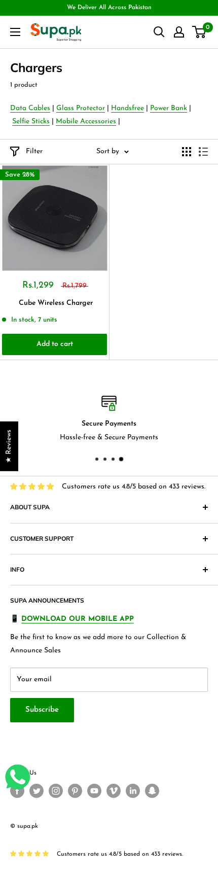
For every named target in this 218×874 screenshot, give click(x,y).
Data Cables (30, 108)
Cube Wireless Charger (56, 303)
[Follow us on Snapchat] (152, 791)
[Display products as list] (203, 151)
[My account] (179, 32)
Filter (34, 151)
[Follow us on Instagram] (56, 791)
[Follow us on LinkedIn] (133, 791)
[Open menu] (15, 32)
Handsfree (127, 108)
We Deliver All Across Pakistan (109, 8)
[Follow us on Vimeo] (113, 791)
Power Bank (168, 108)
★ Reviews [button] (9, 446)
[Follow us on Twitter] (36, 791)
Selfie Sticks (31, 121)
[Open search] (159, 32)
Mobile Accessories (86, 121)
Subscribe (42, 710)
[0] (199, 32)
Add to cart (55, 344)
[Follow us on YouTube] (94, 791)
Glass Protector (80, 108)
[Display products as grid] (186, 151)
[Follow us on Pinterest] (75, 791)
